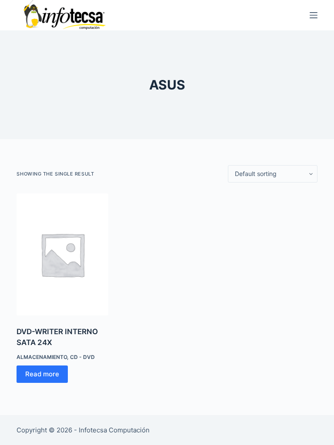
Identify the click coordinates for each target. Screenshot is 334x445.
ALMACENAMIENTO (42, 357)
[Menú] (313, 15)
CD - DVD (82, 357)
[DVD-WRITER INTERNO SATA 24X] (62, 254)
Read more (42, 374)
